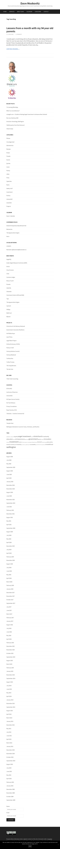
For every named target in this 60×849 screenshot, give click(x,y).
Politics (8, 195)
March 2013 (9, 718)
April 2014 (8, 696)
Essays (8, 153)
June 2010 (9, 771)
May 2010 (8, 775)
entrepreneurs (20, 439)
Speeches (9, 181)
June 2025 (9, 474)
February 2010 (10, 782)
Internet (7, 442)
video (7, 174)
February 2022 (10, 510)
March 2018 (9, 582)
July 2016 (8, 628)
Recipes (8, 149)
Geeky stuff (9, 188)
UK (40, 444)
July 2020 (8, 535)
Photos (8, 138)
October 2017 (9, 600)
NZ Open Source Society (12, 399)
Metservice (9, 229)
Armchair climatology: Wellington (15, 121)
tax (36, 444)
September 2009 (10, 800)
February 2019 (10, 557)
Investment (9, 192)
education (9, 439)
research (8, 444)
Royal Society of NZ (11, 410)
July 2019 (8, 549)
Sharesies (8, 291)
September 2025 (10, 467)
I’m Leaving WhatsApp (12, 107)
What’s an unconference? (13, 111)
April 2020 (8, 542)
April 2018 (8, 578)
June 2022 (9, 507)
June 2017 (9, 610)
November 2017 (10, 596)
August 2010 (9, 764)
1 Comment (19, 34)
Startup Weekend (11, 355)
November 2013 (10, 703)
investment (14, 442)
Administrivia (9, 145)
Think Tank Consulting (12, 379)
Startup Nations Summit (13, 351)
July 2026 (8, 460)
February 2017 (10, 617)
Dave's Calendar (10, 216)
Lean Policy (9, 337)
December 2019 (10, 546)
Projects (8, 206)
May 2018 (8, 574)
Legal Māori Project (11, 340)
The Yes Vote (9, 369)
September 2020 (10, 528)
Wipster (8, 316)
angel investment (24, 436)
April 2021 (8, 524)
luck (26, 442)
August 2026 (9, 456)
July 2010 (8, 768)
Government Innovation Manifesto (15, 330)
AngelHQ (8, 259)
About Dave (20, 11)
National (35, 442)
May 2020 (8, 539)
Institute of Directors (12, 392)
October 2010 (9, 757)
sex (22, 444)
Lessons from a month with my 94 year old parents (29, 29)
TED (37, 444)
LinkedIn (8, 246)
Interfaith (9, 203)
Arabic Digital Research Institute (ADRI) (16, 263)
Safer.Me (8, 288)
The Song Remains (11, 365)
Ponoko (8, 284)
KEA (22, 442)
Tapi (7, 299)
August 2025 (9, 471)
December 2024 (10, 485)
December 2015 (10, 646)
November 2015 (10, 650)
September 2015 (10, 657)
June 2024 (9, 496)
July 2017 (8, 607)
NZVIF (40, 442)
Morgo (33, 442)
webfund (50, 444)
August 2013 (9, 710)
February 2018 (10, 585)
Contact (46, 11)
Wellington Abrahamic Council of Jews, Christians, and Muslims (22, 427)
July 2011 (8, 732)
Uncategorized (10, 142)
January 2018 (9, 589)
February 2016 (10, 642)
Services (11, 11)
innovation (47, 439)
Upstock (8, 306)
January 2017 (9, 621)
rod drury (13, 444)
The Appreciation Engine (12, 233)
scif (16, 444)
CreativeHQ (46, 436)
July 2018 (8, 567)
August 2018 (9, 564)
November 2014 (10, 675)
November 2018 (10, 560)
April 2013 (8, 714)
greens (39, 439)
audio (32, 436)
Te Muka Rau (9, 358)
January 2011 (9, 746)
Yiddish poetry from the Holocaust (15, 125)
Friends (8, 156)
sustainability (33, 444)
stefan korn (27, 444)
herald (42, 439)
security (19, 444)
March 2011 (9, 743)
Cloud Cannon (10, 270)
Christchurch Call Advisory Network (15, 326)
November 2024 (10, 489)
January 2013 (9, 721)
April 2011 (8, 739)
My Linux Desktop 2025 (12, 118)
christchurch (37, 436)
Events (8, 160)
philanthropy (44, 442)
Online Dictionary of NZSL (13, 344)
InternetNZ (9, 199)
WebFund (9, 313)
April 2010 (8, 778)
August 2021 (9, 517)
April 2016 (8, 639)
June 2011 (9, 736)
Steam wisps (9, 129)
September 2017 (10, 603)
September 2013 (10, 707)
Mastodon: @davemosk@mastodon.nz (16, 249)
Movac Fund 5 (10, 281)
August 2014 (9, 682)
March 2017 (9, 614)
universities (43, 444)
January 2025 (9, 481)
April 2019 (8, 553)
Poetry (8, 170)
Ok (30, 846)
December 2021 (10, 514)
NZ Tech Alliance (10, 403)
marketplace (30, 442)
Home (5, 11)
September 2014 (10, 678)
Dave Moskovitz (30, 3)
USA (46, 444)
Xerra (7, 236)
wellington (11, 447)
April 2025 (8, 478)
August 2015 (9, 660)
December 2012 (10, 725)
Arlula (8, 266)
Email (7, 812)
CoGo (7, 273)
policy (48, 442)
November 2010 (10, 753)
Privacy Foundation (11, 406)
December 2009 (10, 789)
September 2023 (10, 503)
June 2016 (9, 632)
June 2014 (9, 689)
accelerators (8, 436)
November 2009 (10, 793)
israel (20, 442)
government (33, 439)
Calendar (29, 11)
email (14, 439)
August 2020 (9, 532)
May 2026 (8, 464)
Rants (7, 185)
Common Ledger (10, 277)
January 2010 (9, 786)
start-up (24, 444)
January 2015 (9, 671)
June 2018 (9, 571)
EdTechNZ (9, 388)
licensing (24, 442)
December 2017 (10, 592)
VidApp (8, 309)
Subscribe (38, 11)
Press (7, 178)
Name (8, 806)
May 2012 (8, 728)
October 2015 (9, 653)
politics (51, 442)
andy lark (12, 436)
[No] (58, 844)
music (8, 167)
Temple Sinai (9, 423)
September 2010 (10, 761)
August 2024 (9, 492)
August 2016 (9, 625)
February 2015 (10, 668)
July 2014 (8, 685)
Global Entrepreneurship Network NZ (16, 226)
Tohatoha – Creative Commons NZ (15, 413)
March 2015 (9, 664)
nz (38, 442)
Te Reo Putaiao (10, 362)
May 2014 (8, 693)
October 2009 (9, 796)
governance (26, 439)
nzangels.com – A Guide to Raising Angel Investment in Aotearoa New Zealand (26, 114)
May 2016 (8, 635)
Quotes (8, 163)
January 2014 (9, 700)
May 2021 (8, 521)
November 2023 (10, 499)
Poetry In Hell (10, 348)
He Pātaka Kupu (10, 333)
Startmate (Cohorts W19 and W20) (15, 295)
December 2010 (10, 750)
